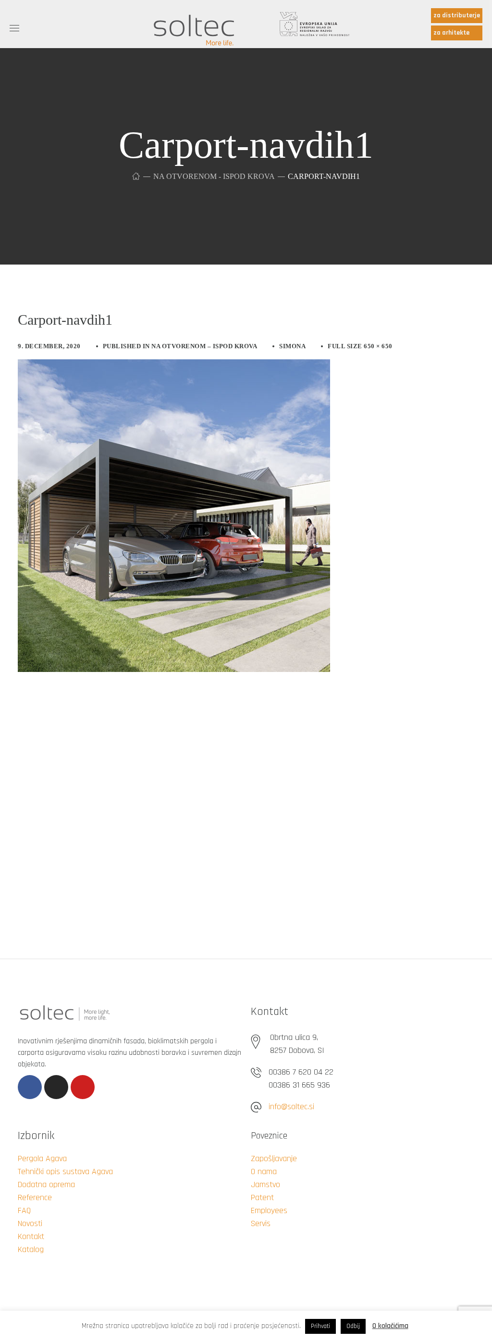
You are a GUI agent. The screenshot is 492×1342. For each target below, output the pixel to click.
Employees (269, 1210)
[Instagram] (56, 1087)
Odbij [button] (353, 1326)
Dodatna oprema (46, 1184)
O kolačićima (390, 1325)
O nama (264, 1171)
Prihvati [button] (320, 1326)
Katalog (31, 1249)
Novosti (30, 1223)
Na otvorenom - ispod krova (213, 176)
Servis (261, 1223)
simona (292, 346)
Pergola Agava (42, 1158)
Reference (35, 1197)
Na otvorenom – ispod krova (204, 346)
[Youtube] (83, 1087)
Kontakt (31, 1236)
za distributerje (456, 15)
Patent (262, 1197)
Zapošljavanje (274, 1158)
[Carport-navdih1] (174, 366)
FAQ (24, 1210)
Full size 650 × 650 (360, 346)
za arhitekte (451, 32)
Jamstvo (265, 1184)
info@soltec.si (291, 1106)
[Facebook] (30, 1087)
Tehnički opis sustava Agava (65, 1171)
